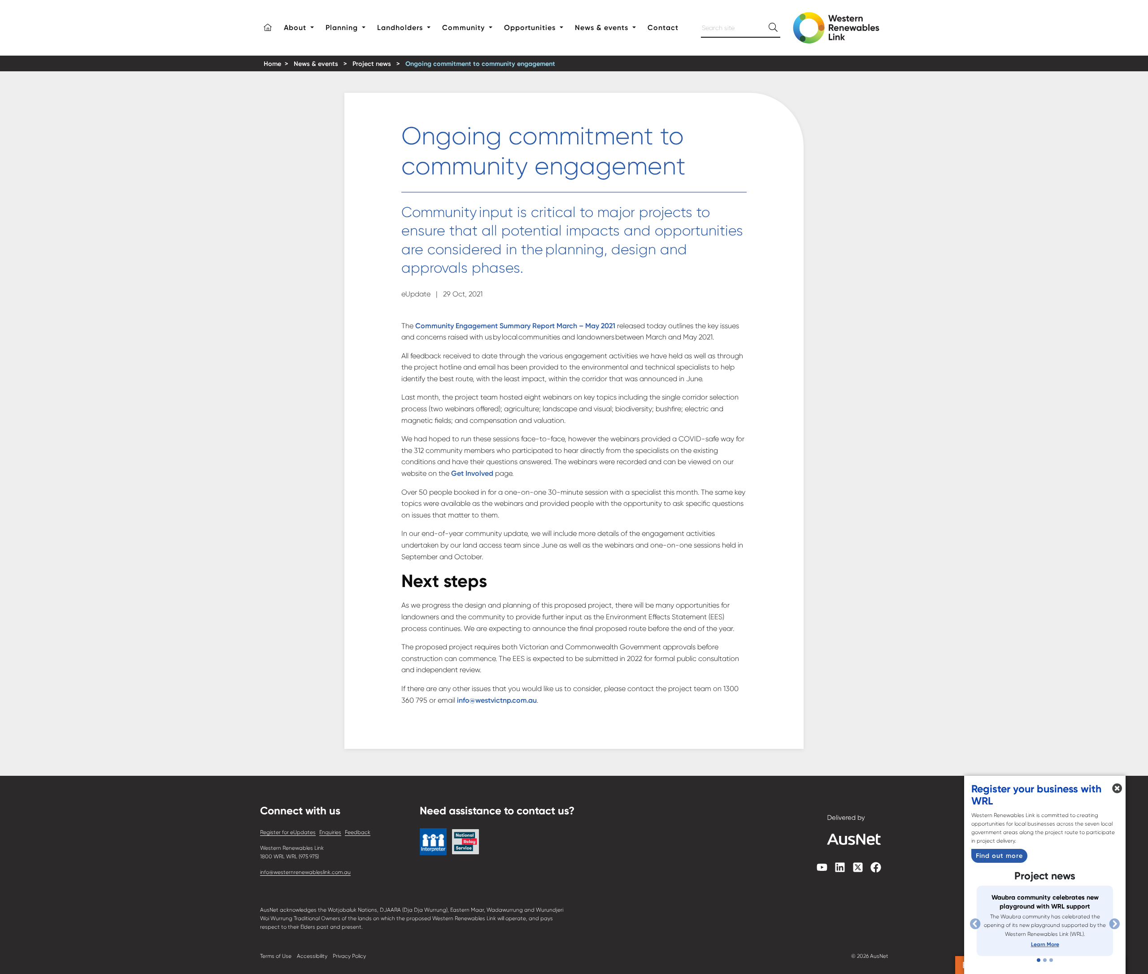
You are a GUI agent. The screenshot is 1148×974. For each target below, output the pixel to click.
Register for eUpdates (288, 832)
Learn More (1045, 944)
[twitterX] (857, 870)
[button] (268, 27)
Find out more (999, 856)
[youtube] (822, 870)
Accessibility (312, 956)
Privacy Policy (349, 956)
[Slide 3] (1051, 960)
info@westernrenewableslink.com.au (305, 872)
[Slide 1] (1038, 960)
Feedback (357, 832)
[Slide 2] (1045, 960)
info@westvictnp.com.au (497, 700)
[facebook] (875, 870)
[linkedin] (840, 870)
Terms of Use (275, 956)
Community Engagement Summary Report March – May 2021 (515, 326)
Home (272, 64)
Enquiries (330, 832)
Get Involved (472, 473)
